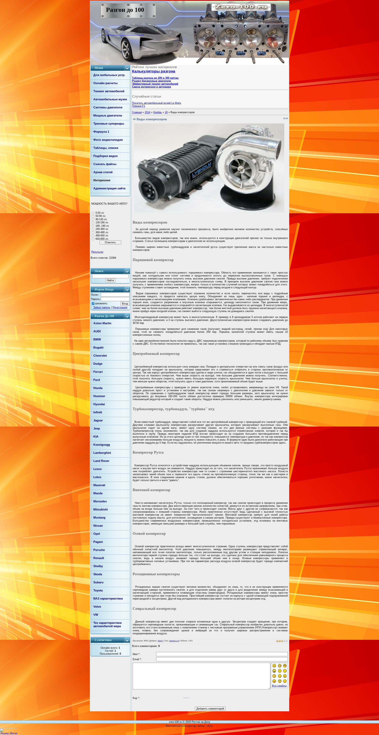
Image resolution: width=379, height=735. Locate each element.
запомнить (101, 303)
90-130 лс (101, 219)
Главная (137, 112)
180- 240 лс (102, 225)
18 (166, 112)
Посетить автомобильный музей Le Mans (156, 103)
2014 (147, 112)
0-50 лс (100, 212)
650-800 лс (102, 238)
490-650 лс (102, 235)
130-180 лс (102, 222)
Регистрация (120, 307)
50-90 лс (101, 215)
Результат (97, 251)
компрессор (174, 641)
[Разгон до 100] (109, 34)
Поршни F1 (138, 105)
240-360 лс (102, 228)
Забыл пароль (101, 307)
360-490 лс (102, 232)
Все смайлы (279, 685)
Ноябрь (157, 112)
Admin (160, 641)
